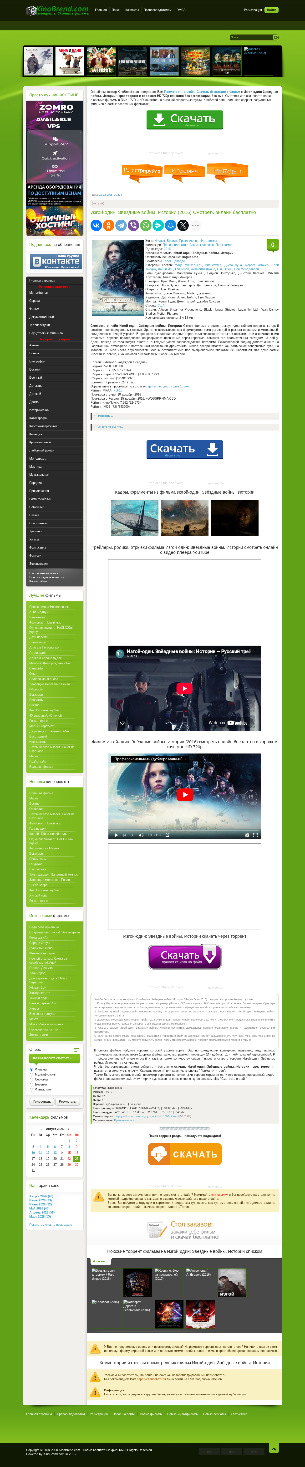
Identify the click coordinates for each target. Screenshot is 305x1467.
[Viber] (133, 225)
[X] (183, 225)
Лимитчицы (37, 642)
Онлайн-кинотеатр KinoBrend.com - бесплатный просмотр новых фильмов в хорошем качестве (57, 10)
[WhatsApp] (146, 225)
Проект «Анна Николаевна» (49, 607)
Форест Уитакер (257, 265)
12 (47, 1153)
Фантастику (43, 1089)
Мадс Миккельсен (188, 265)
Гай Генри (182, 269)
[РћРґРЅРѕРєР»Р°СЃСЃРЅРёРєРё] (108, 225)
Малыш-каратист (41, 726)
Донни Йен (165, 269)
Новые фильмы (151, 1414)
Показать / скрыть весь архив (50, 1224)
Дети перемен (39, 637)
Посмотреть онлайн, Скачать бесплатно (195, 92)
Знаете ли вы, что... (110, 427)
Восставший (38, 736)
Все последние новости (46, 577)
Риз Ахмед (213, 265)
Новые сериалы (214, 1414)
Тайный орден (39, 998)
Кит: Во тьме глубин (44, 710)
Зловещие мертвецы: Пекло (49, 684)
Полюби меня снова (43, 679)
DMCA (181, 10)
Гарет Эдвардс (174, 261)
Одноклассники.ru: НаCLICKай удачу (51, 630)
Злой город (37, 973)
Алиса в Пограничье (44, 647)
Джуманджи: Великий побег (49, 731)
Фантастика (208, 241)
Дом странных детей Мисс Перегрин (48, 980)
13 (55, 1153)
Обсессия (36, 689)
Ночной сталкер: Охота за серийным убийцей (48, 960)
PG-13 (117, 390)
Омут (33, 673)
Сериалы (41, 1079)
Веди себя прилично (44, 927)
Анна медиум (39, 612)
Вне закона (37, 617)
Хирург (34, 1008)
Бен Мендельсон (246, 269)
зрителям (154, 386)
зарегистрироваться (151, 1379)
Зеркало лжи (38, 1034)
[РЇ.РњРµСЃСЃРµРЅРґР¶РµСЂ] (158, 225)
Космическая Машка (44, 848)
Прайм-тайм (37, 761)
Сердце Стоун (39, 943)
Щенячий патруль (42, 953)
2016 (167, 249)
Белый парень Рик (42, 1003)
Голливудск (37, 652)
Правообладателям (158, 10)
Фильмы (40, 1069)
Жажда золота (39, 993)
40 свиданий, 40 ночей (45, 715)
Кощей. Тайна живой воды (48, 834)
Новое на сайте (124, 1414)
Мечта (33, 1019)
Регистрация (253, 10)
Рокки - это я (38, 721)
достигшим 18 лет (176, 386)
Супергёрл (37, 668)
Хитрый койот (39, 895)
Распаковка (37, 869)
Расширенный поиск (43, 573)
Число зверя (38, 885)
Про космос (224, 245)
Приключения (188, 241)
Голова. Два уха (41, 968)
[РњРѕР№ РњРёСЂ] (170, 225)
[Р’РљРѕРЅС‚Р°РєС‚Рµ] (96, 225)
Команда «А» (38, 937)
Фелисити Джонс (203, 269)
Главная (101, 10)
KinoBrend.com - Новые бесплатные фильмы (91, 1450)
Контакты (132, 10)
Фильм (160, 241)
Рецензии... (105, 416)
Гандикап (35, 864)
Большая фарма (41, 766)
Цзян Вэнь (224, 269)
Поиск (116, 10)
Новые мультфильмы (182, 1414)
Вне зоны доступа (42, 1014)
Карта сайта (38, 581)
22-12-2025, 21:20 (109, 194)
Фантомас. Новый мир (45, 622)
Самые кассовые (201, 245)
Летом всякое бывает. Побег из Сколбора (51, 749)
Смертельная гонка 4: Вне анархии (54, 932)
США (161, 305)
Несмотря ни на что (43, 1029)
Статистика (239, 1414)
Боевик (172, 241)
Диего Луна (233, 265)
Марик (33, 756)
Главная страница (39, 1414)
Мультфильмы (45, 1074)
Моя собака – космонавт (47, 1024)
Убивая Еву (37, 987)
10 (33, 1153)
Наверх (274, 1448)
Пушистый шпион (41, 948)
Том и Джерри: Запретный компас (53, 874)
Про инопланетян (175, 245)
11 (40, 1153)
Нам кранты (37, 741)
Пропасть (36, 700)
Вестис (34, 705)
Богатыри (36, 694)
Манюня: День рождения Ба (49, 663)
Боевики (40, 1084)
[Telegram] (121, 225)
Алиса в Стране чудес (45, 658)
